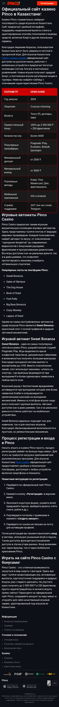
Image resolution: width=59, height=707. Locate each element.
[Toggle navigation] (4, 3)
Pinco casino (22, 462)
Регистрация (47, 3)
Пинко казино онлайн (14, 58)
